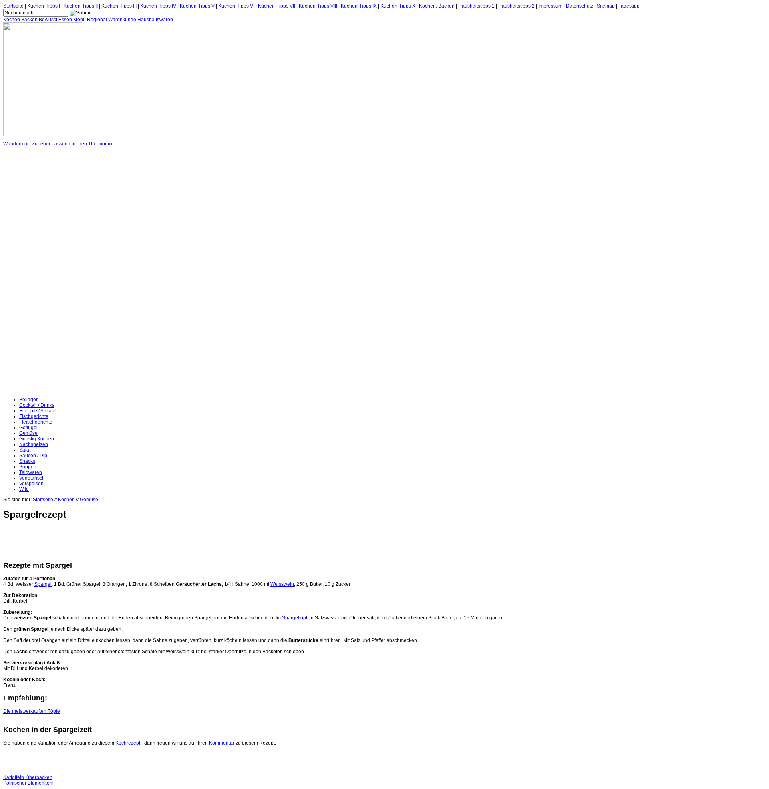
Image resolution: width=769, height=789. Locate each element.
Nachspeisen (33, 444)
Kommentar (221, 743)
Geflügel (28, 427)
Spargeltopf (294, 618)
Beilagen (29, 399)
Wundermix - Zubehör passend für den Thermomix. (58, 144)
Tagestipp (629, 6)
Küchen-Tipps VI (236, 6)
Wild (24, 489)
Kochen (11, 19)
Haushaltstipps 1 (476, 6)
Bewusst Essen (55, 19)
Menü (79, 19)
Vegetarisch (32, 478)
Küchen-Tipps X (397, 6)
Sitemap (606, 6)
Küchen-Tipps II (81, 6)
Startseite (13, 6)
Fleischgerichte (35, 422)
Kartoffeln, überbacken (27, 777)
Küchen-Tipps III (119, 6)
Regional (97, 19)
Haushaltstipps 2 (516, 6)
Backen (29, 19)
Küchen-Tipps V (197, 6)
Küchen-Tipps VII (276, 6)
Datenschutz (579, 6)
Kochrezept (127, 743)
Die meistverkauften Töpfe (31, 711)
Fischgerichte (33, 416)
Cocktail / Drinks (36, 405)
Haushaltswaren (155, 19)
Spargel (43, 584)
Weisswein (282, 584)
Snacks (27, 461)
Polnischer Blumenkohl (28, 783)
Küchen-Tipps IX (359, 6)
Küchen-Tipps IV (158, 6)
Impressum (550, 6)
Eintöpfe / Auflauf (37, 411)
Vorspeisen (31, 483)
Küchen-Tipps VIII (318, 6)
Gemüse (28, 433)
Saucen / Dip (33, 455)
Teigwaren (30, 472)
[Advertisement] (35, 271)
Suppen (27, 467)
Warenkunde (122, 19)
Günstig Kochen (36, 439)
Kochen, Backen (437, 6)
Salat (24, 450)
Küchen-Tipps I (43, 6)
